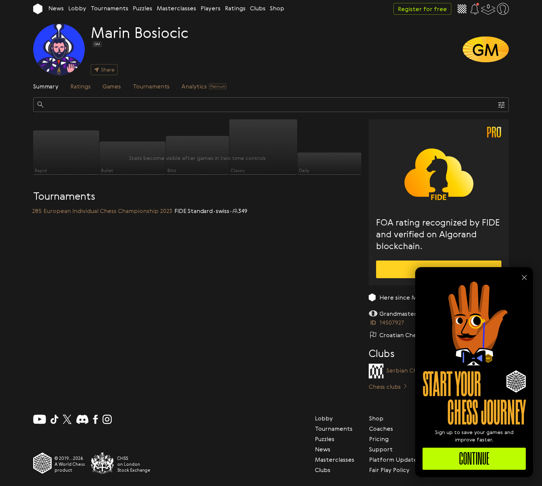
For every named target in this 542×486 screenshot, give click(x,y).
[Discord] (82, 419)
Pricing (379, 439)
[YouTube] (39, 419)
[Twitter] (67, 419)
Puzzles (142, 8)
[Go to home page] (37, 9)
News (56, 8)
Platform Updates (394, 459)
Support (381, 449)
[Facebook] (95, 419)
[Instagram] (107, 419)
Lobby (77, 8)
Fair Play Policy (389, 470)
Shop (277, 8)
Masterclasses (176, 8)
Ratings (235, 8)
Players (210, 8)
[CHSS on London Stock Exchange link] (102, 463)
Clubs (257, 8)
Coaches (381, 428)
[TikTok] (55, 419)
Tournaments (109, 8)
